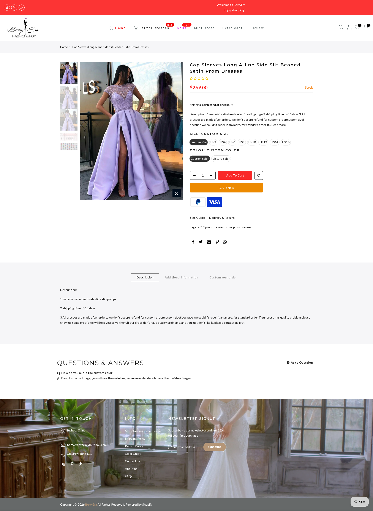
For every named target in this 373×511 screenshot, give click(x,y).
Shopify (147, 504)
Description (144, 277)
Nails (183, 27)
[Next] (176, 131)
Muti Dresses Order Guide (143, 431)
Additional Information (181, 277)
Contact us (132, 461)
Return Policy (134, 446)
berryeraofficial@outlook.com (87, 445)
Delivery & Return (222, 217)
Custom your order (223, 277)
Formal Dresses (156, 27)
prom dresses (242, 227)
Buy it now (226, 187)
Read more (278, 125)
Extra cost (233, 28)
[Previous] (87, 131)
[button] (199, 78)
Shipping (195, 104)
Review (257, 28)
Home (120, 28)
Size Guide (197, 217)
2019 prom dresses (211, 227)
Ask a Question (301, 362)
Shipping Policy (135, 438)
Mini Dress (204, 28)
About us (131, 468)
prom (228, 227)
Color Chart (133, 453)
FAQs (129, 476)
